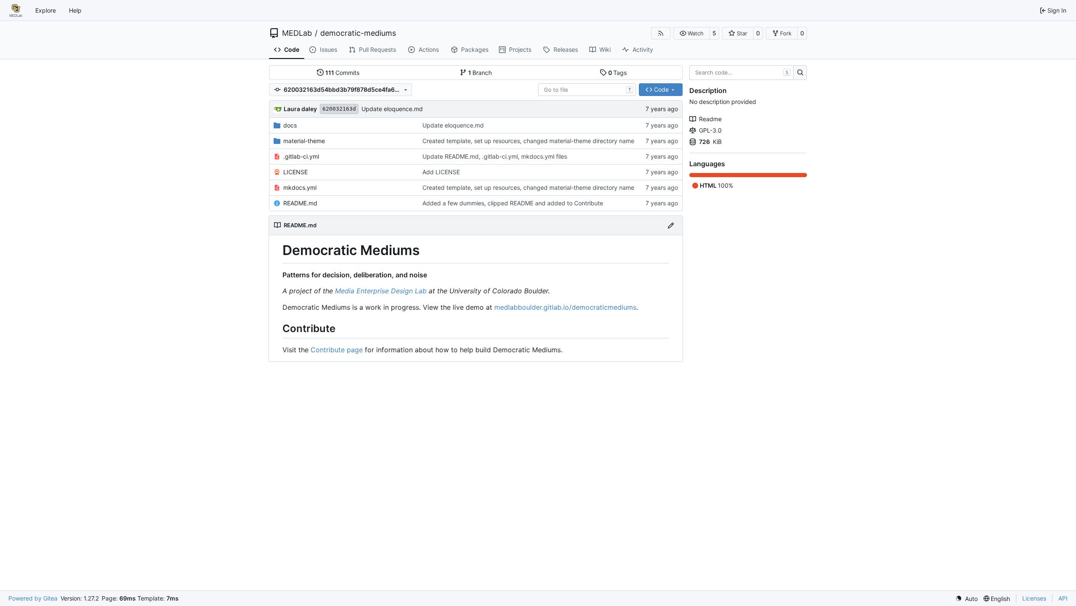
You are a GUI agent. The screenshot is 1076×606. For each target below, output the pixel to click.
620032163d (339, 109)
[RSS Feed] (660, 33)
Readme (710, 118)
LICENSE (295, 171)
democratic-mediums (358, 33)
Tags (617, 72)
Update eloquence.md (392, 108)
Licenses (1034, 598)
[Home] (16, 10)
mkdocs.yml (299, 187)
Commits (342, 72)
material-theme (304, 140)
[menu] (966, 598)
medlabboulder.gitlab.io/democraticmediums (565, 307)
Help (75, 10)
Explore (45, 10)
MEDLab (297, 33)
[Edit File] (671, 225)
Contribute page (337, 350)
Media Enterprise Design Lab (381, 291)
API (1063, 598)
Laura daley (300, 108)
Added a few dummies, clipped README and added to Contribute (512, 203)
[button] (691, 33)
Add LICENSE (441, 171)
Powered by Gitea (33, 598)
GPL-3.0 (710, 130)
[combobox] (587, 89)
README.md (300, 203)
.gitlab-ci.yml (301, 156)
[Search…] (800, 72)
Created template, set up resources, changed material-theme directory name (528, 140)
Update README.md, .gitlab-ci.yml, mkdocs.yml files (494, 156)
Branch (480, 72)
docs (290, 125)
